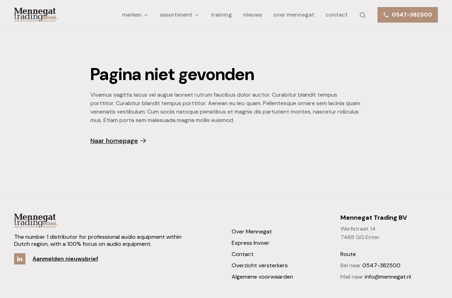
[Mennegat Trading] (36, 15)
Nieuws (252, 14)
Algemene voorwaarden (262, 276)
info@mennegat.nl (388, 276)
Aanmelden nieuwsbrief (65, 258)
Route (348, 254)
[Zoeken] (362, 13)
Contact (337, 14)
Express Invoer (250, 243)
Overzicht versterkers (260, 265)
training (221, 14)
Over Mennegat (293, 14)
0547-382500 (381, 265)
